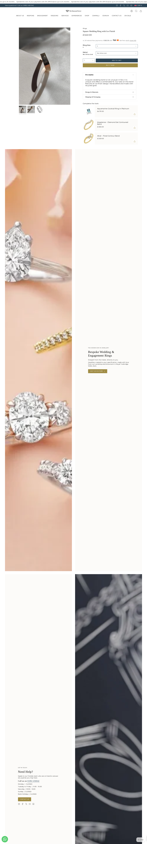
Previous (19, 66)
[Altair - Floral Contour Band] (89, 139)
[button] (30, 15)
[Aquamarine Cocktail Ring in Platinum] (89, 111)
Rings (85, 28)
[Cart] (140, 11)
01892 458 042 (28, 5)
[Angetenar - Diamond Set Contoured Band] (89, 125)
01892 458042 (33, 781)
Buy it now (110, 65)
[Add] (134, 114)
